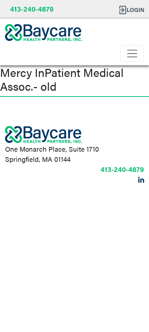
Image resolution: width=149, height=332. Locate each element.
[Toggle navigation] (132, 53)
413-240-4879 (32, 8)
